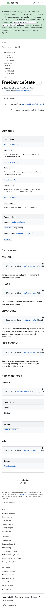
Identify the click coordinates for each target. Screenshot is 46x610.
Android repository (8, 513)
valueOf (7, 228)
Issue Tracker (6, 589)
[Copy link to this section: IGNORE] (13, 284)
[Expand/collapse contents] (14, 52)
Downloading (6, 520)
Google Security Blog (9, 551)
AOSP (4, 42)
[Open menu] (3, 2)
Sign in (40, 3)
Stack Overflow (7, 585)
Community (19, 597)
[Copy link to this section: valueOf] (12, 382)
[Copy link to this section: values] (10, 441)
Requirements (7, 517)
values (7, 239)
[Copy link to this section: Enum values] (20, 250)
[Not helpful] (19, 47)
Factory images (7, 528)
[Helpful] (16, 47)
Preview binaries (7, 524)
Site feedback (8, 601)
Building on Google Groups (11, 558)
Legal (27, 597)
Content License (24, 494)
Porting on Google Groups (11, 562)
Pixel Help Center (8, 575)
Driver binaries (7, 531)
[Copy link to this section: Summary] (16, 131)
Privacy (41, 597)
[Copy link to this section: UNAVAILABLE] (18, 311)
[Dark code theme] (42, 263)
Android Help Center (9, 571)
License (34, 597)
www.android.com (8, 578)
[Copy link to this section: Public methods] (24, 376)
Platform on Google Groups (11, 555)
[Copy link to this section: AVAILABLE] (15, 257)
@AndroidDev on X (8, 544)
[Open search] (30, 2)
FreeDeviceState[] (24, 234)
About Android (7, 597)
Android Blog (6, 548)
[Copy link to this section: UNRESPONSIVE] (20, 343)
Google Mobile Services (10, 582)
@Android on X (7, 541)
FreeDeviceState (23, 91)
